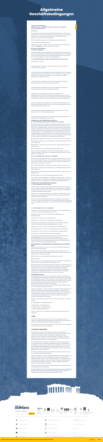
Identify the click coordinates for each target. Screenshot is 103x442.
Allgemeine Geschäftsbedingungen (79, 420)
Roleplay (82, 436)
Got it (99, 439)
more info (91, 439)
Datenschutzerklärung (79, 424)
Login (74, 432)
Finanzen (75, 428)
